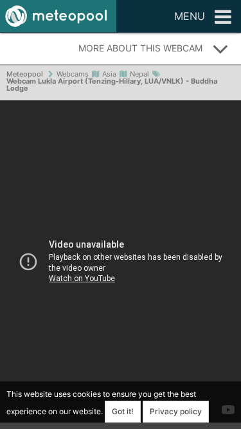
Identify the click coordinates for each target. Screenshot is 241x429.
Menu (189, 16)
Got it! (123, 411)
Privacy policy (176, 411)
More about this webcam (140, 47)
